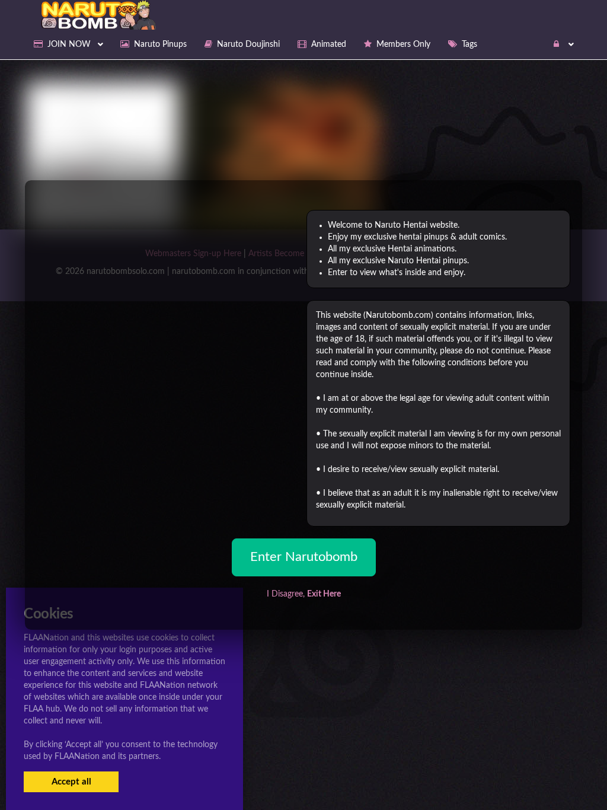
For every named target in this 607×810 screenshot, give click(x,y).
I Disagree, (304, 594)
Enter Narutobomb (303, 556)
